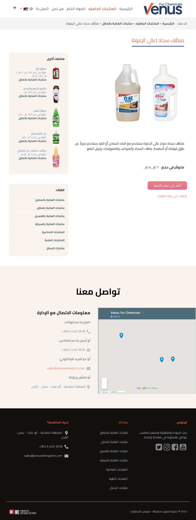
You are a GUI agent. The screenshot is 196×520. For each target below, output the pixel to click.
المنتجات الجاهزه (102, 9)
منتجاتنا (123, 422)
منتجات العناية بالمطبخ (50, 199)
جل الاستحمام (38, 133)
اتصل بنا (42, 9)
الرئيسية (126, 9)
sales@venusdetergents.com (66, 368)
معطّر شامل (39, 110)
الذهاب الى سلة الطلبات (172, 196)
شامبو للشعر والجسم (35, 88)
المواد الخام (76, 9)
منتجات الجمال (55, 248)
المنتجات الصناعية (53, 232)
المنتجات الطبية (55, 240)
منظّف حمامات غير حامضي (31, 150)
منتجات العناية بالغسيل (50, 215)
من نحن (58, 9)
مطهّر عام (41, 68)
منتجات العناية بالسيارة (50, 224)
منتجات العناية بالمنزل (117, 23)
